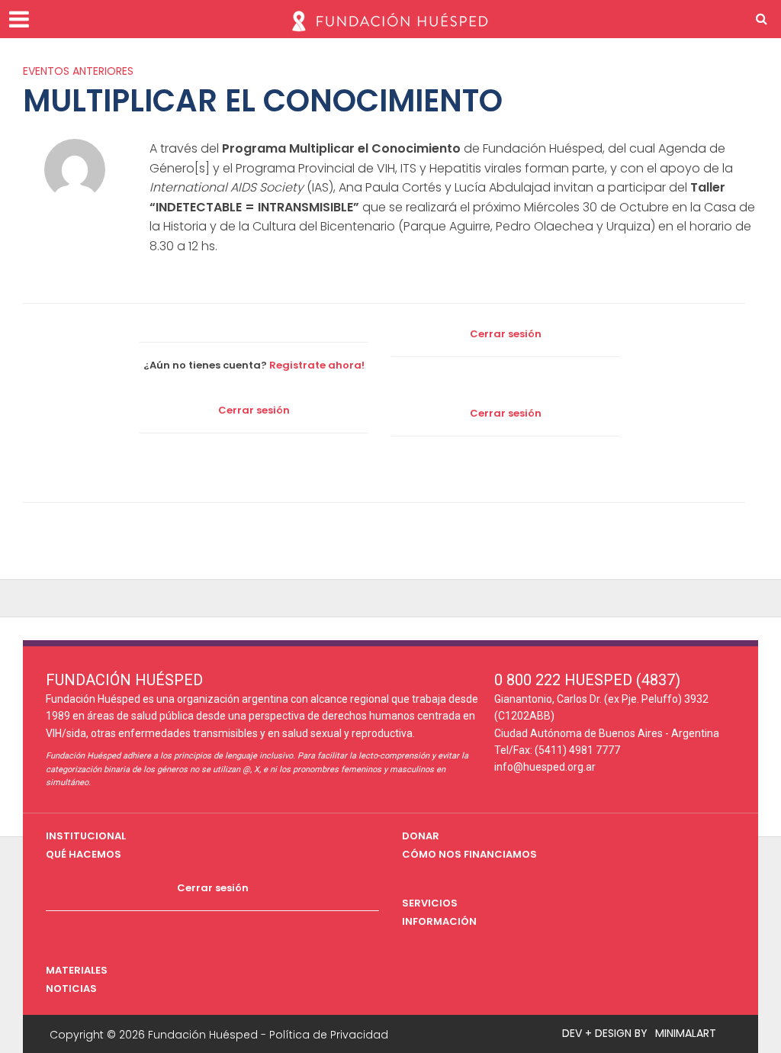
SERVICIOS (430, 903)
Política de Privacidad (328, 1034)
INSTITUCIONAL (86, 836)
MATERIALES (77, 970)
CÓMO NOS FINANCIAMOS (469, 854)
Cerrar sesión (506, 334)
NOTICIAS (71, 988)
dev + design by (605, 1033)
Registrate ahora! (317, 365)
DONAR (420, 836)
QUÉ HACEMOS (83, 854)
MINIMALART (685, 1033)
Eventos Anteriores (78, 71)
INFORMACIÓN (439, 921)
